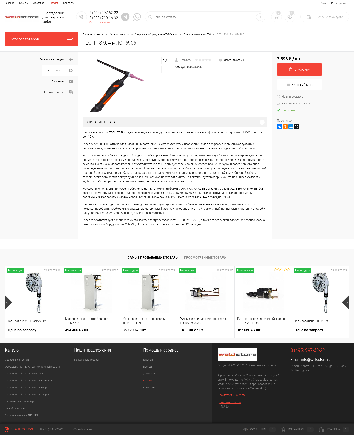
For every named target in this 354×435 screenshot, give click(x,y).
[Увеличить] (126, 84)
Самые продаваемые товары (153, 257)
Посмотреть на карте (232, 395)
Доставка (38, 3)
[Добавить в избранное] (165, 60)
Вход (323, 3)
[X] (296, 126)
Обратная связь (22, 429)
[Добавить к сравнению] (165, 69)
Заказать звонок (99, 22)
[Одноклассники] (285, 126)
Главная (9, 3)
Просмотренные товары (205, 257)
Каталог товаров (24, 39)
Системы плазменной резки (22, 401)
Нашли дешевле (292, 96)
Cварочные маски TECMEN (21, 415)
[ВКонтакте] (279, 126)
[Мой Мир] (290, 126)
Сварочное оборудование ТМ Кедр (26, 387)
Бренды (23, 3)
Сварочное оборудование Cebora (24, 373)
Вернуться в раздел (52, 59)
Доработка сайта (229, 402)
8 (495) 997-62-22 (51, 429)
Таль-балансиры (15, 408)
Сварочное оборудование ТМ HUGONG (28, 380)
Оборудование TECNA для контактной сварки (32, 366)
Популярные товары (86, 359)
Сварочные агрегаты (17, 359)
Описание (58, 81)
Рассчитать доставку (295, 103)
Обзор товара (55, 70)
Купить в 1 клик (302, 84)
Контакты (68, 3)
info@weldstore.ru (315, 359)
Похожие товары (53, 92)
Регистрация (339, 3)
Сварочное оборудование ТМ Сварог (27, 394)
